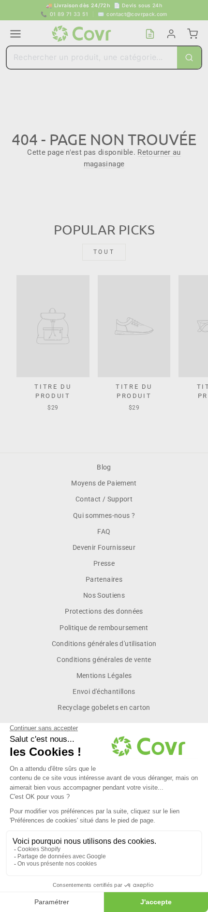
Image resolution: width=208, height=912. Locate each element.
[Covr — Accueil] (82, 34)
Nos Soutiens (104, 595)
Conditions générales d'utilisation (104, 643)
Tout (104, 252)
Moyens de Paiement (104, 483)
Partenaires (104, 579)
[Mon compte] (171, 34)
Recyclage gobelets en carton (104, 707)
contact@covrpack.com (132, 14)
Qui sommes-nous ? (104, 515)
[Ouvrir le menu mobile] (15, 34)
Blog (104, 467)
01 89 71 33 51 (65, 14)
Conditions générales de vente (104, 659)
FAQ (103, 531)
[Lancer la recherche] (189, 57)
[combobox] (92, 57)
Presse (104, 563)
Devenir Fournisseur (104, 547)
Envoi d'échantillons (104, 691)
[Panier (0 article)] (192, 34)
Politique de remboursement (104, 628)
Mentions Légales (104, 675)
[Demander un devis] (150, 34)
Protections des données (104, 611)
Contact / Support (104, 499)
